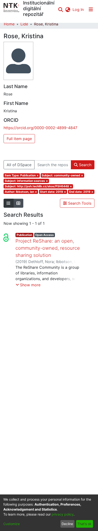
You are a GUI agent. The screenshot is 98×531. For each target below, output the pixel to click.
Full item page (19, 138)
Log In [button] (78, 9)
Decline (67, 524)
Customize (11, 524)
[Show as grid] (18, 203)
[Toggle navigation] (90, 9)
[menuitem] (68, 9)
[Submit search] (61, 9)
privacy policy (63, 514)
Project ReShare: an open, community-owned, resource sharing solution (47, 248)
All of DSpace (19, 164)
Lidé (24, 24)
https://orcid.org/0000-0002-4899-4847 (40, 127)
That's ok (84, 524)
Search (84, 164)
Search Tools (79, 203)
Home (9, 24)
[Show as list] (9, 203)
